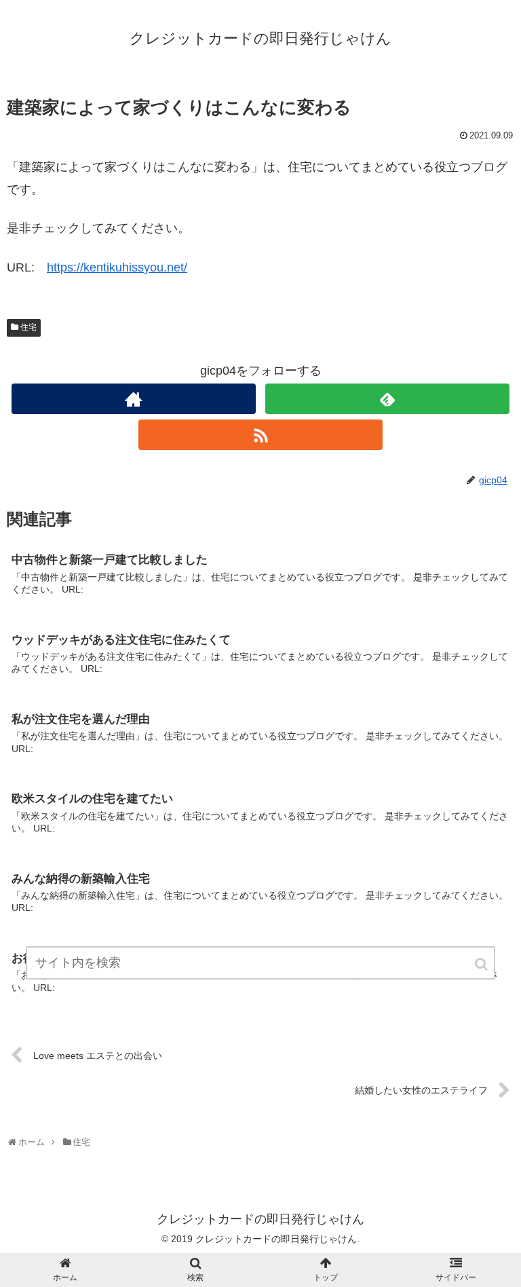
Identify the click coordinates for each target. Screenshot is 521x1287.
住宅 (28, 327)
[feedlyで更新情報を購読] (387, 399)
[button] (482, 964)
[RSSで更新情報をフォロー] (260, 434)
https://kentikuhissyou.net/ (117, 267)
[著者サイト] (133, 399)
